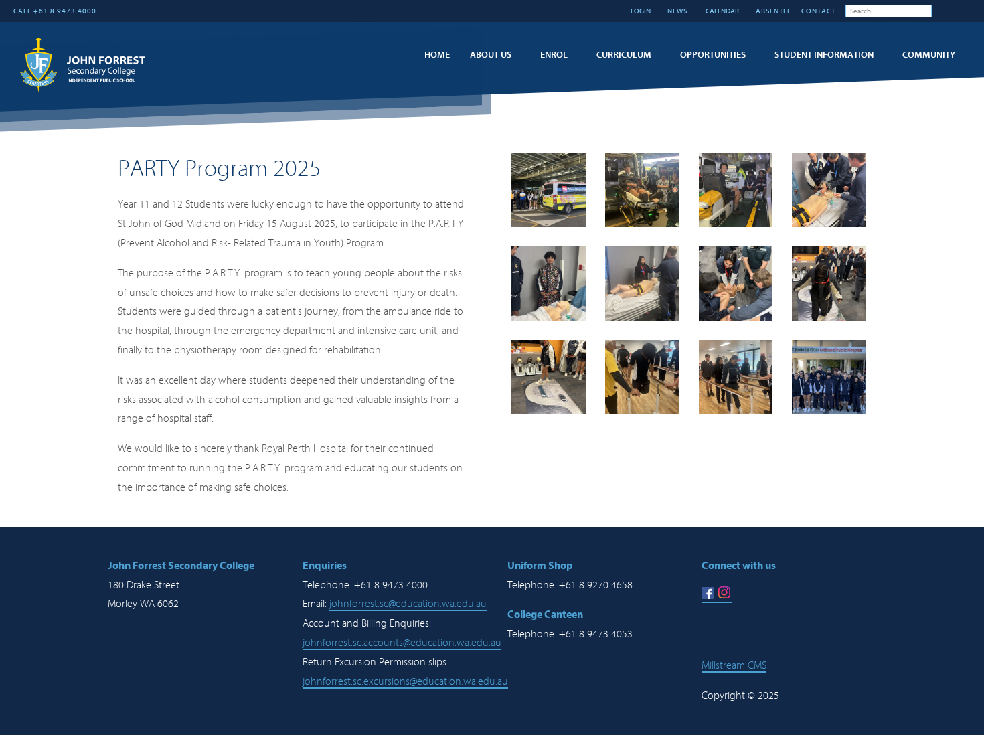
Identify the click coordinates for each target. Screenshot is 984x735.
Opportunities (713, 54)
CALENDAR (721, 11)
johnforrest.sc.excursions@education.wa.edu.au (405, 681)
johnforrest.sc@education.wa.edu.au (408, 604)
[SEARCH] (942, 11)
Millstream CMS (734, 665)
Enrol (554, 54)
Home (437, 54)
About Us (490, 54)
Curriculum (623, 54)
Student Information (824, 54)
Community (928, 54)
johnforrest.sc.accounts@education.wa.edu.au (402, 643)
